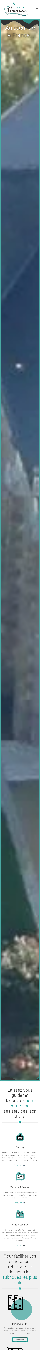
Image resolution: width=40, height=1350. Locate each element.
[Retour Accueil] (15, 8)
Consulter (18, 1165)
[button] (37, 8)
